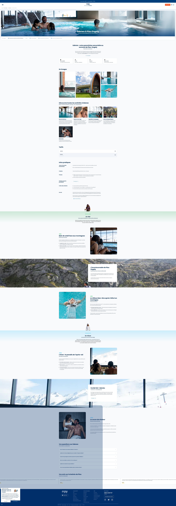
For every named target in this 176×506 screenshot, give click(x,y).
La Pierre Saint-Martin (86, 502)
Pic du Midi (84, 495)
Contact (74, 495)
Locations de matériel (97, 496)
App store (65, 495)
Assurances (74, 496)
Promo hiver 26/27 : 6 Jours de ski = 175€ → (88, 1)
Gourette (84, 500)
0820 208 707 (108, 493)
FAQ (73, 492)
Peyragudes (85, 492)
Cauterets (84, 499)
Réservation (168, 4)
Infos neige (95, 492)
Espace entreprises (75, 499)
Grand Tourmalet (85, 496)
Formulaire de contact (109, 496)
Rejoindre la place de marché (77, 500)
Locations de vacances (97, 495)
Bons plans (95, 499)
